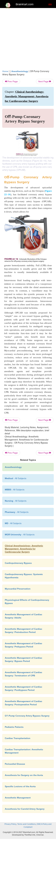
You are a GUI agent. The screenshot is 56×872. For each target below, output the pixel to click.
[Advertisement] (28, 40)
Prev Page (12, 81)
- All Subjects (13, 523)
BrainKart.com (24, 4)
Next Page (43, 81)
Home (5, 71)
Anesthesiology (19, 71)
